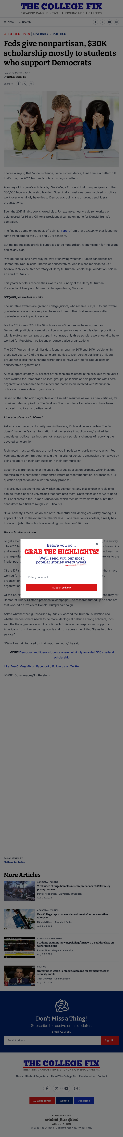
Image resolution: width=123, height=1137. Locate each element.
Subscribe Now (61, 587)
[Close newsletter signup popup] (97, 544)
